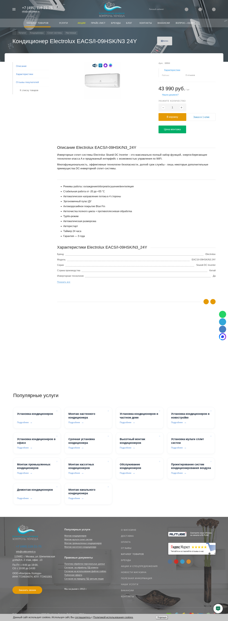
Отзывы (126, 548)
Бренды (126, 560)
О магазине (128, 530)
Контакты (127, 596)
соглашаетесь (83, 617)
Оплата (126, 542)
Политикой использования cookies (113, 617)
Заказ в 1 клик (201, 117)
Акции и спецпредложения (139, 566)
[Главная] (14, 33)
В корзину (172, 117)
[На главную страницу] (112, 9)
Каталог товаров (132, 554)
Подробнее (23, 422)
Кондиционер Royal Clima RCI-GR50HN (78, 353)
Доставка (127, 536)
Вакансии (127, 590)
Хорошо (162, 617)
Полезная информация (136, 578)
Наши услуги (129, 584)
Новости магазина (133, 572)
